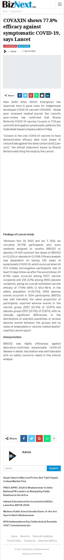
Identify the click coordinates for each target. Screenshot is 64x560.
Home (14, 536)
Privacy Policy (14, 540)
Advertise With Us (47, 540)
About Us (25, 536)
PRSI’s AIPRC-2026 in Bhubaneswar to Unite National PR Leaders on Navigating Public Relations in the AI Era (28, 491)
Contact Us (30, 540)
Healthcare (23, 46)
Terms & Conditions (42, 536)
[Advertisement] (32, 196)
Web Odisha (37, 554)
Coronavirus (10, 46)
